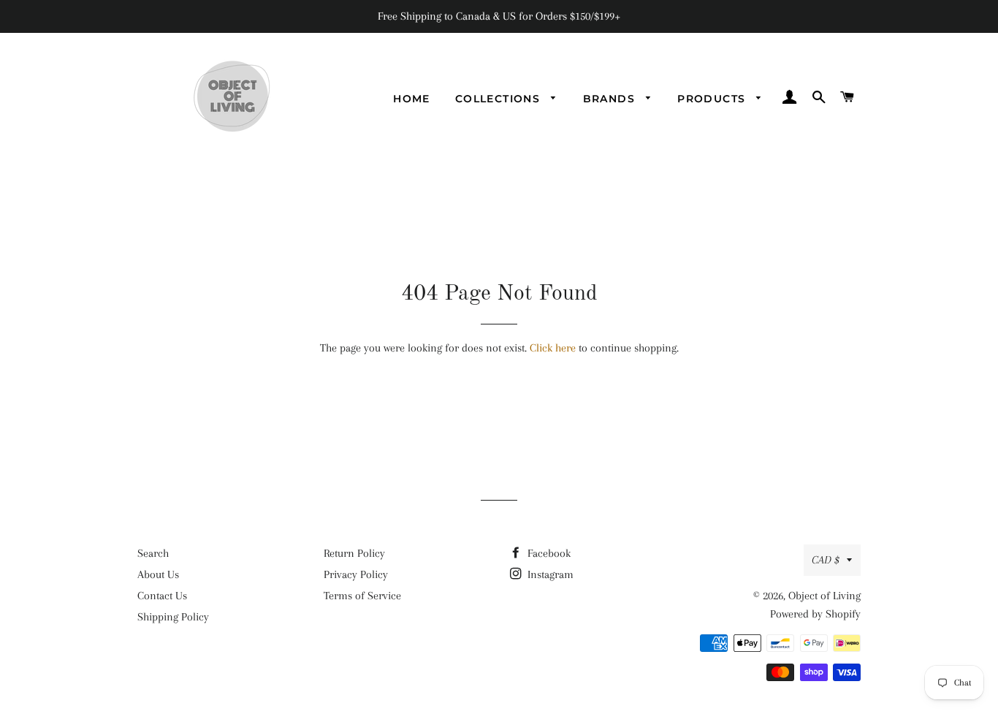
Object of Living (824, 595)
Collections (499, 98)
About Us (158, 574)
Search (153, 553)
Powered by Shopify (815, 613)
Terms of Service (362, 595)
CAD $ (825, 559)
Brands (611, 98)
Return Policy (354, 553)
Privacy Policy (356, 574)
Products (713, 98)
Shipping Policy (173, 616)
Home (411, 98)
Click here (553, 347)
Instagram (549, 574)
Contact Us (162, 595)
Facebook (548, 553)
